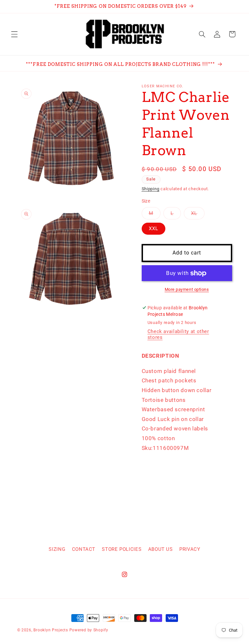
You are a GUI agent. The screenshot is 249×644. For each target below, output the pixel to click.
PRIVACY (189, 549)
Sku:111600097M (165, 448)
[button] (14, 34)
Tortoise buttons (164, 400)
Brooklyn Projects (50, 630)
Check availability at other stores (178, 334)
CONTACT (83, 549)
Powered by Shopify (88, 630)
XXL (153, 228)
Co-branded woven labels (175, 428)
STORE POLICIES (121, 549)
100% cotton (158, 438)
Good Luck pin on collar (173, 419)
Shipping (151, 188)
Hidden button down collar (177, 390)
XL (197, 214)
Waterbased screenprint (173, 409)
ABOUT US (160, 549)
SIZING (57, 549)
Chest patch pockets (169, 380)
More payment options (187, 289)
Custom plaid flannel (169, 371)
